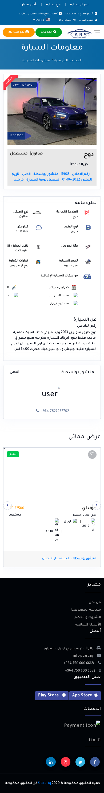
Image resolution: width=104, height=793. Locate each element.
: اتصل (40, 174)
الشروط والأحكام (87, 617)
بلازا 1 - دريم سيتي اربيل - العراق (68, 649)
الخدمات (47, 32)
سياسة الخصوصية (85, 610)
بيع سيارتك (16, 32)
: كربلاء (36, 180)
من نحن (95, 602)
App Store (82, 696)
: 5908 (75, 174)
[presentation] (96, 505)
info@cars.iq (83, 656)
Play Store (49, 696)
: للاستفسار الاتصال (69, 559)
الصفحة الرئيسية (68, 61)
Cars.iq (44, 783)
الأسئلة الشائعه (88, 625)
